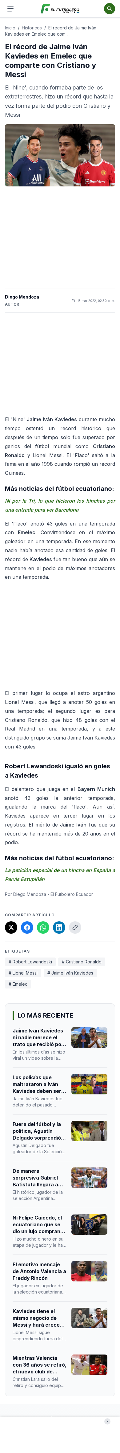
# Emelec (18, 984)
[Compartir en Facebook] (27, 927)
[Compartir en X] (11, 927)
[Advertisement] (60, 237)
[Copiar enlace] (75, 927)
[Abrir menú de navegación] (10, 8)
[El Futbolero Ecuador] (60, 9)
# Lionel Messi (23, 972)
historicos (32, 27)
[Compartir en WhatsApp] (43, 927)
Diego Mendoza (22, 296)
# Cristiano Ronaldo (82, 961)
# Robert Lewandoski (30, 961)
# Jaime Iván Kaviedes (70, 972)
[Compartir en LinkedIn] (59, 927)
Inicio (10, 27)
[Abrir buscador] (109, 8)
